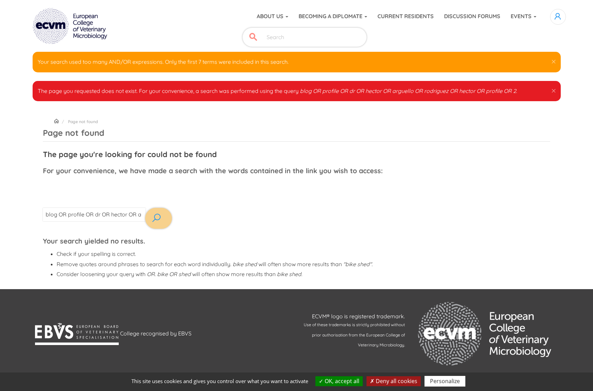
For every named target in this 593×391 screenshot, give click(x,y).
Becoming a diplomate (331, 16)
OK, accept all (341, 381)
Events (522, 16)
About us (271, 16)
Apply (253, 37)
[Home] (70, 26)
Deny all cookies (395, 381)
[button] (553, 60)
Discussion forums (472, 16)
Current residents (405, 16)
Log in (558, 17)
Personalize (445, 381)
